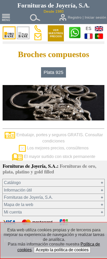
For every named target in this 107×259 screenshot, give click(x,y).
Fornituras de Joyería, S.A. (28, 197)
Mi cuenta (13, 212)
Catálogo (12, 182)
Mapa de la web (18, 204)
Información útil (18, 190)
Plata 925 (53, 72)
